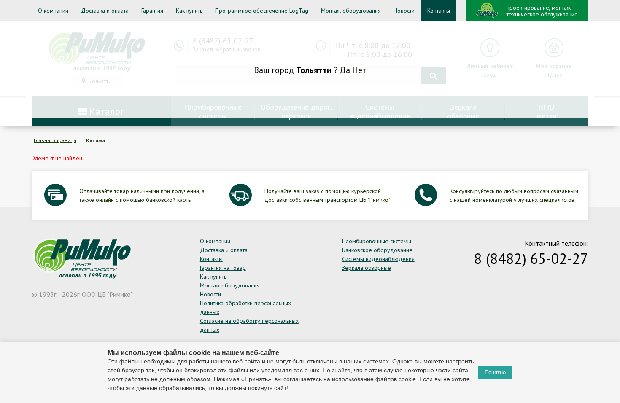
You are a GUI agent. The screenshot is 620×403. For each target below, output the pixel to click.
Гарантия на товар (223, 267)
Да (345, 69)
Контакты (438, 10)
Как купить (189, 10)
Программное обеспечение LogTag (261, 10)
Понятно (495, 372)
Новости (404, 10)
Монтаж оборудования (351, 10)
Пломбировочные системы (376, 241)
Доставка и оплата (105, 10)
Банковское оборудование (377, 250)
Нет (359, 69)
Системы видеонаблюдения (378, 259)
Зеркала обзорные (366, 267)
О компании (53, 10)
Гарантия (152, 10)
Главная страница (55, 140)
